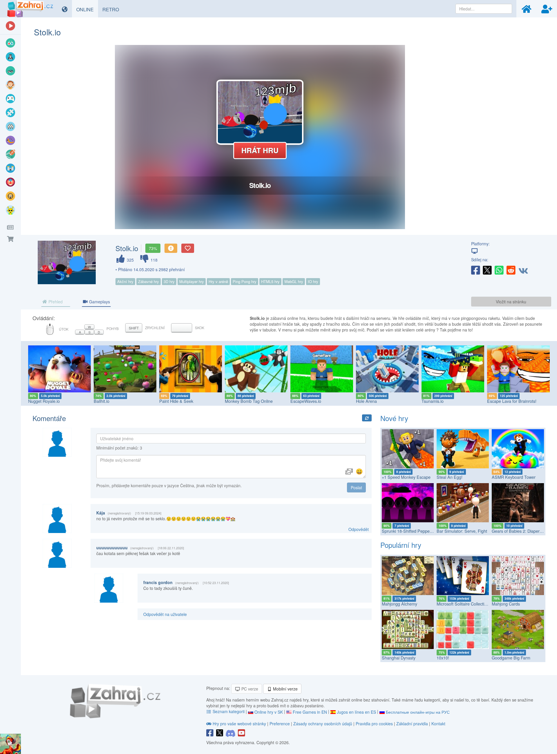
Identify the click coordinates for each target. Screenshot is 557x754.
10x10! (443, 658)
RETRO (112, 9)
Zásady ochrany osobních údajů (322, 723)
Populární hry (400, 545)
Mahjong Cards (506, 604)
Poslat (356, 487)
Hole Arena (366, 401)
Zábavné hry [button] (148, 281)
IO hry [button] (313, 281)
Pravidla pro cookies (374, 723)
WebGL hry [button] (293, 281)
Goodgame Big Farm (511, 658)
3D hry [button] (169, 281)
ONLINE (87, 9)
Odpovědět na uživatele (165, 614)
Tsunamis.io (433, 401)
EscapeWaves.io (305, 401)
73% (153, 248)
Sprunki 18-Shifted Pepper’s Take (413, 531)
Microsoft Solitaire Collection (463, 604)
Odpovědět (358, 529)
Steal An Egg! (449, 477)
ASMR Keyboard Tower (514, 477)
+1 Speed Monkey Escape (406, 477)
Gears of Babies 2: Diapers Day (521, 531)
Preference (280, 723)
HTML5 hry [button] (270, 281)
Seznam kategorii (228, 711)
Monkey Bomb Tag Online (249, 401)
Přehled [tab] (55, 301)
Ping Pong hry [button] (244, 281)
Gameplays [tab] (99, 301)
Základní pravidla (412, 723)
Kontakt (438, 723)
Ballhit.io (101, 401)
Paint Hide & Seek (176, 401)
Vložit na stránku (511, 301)
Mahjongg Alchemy (399, 604)
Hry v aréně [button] (218, 281)
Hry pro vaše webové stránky (239, 723)
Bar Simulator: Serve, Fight (462, 531)
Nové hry (394, 418)
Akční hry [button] (125, 281)
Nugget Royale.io (44, 401)
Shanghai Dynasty (398, 658)
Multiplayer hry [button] (191, 281)
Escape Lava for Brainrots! (511, 401)
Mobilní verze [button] (285, 689)
